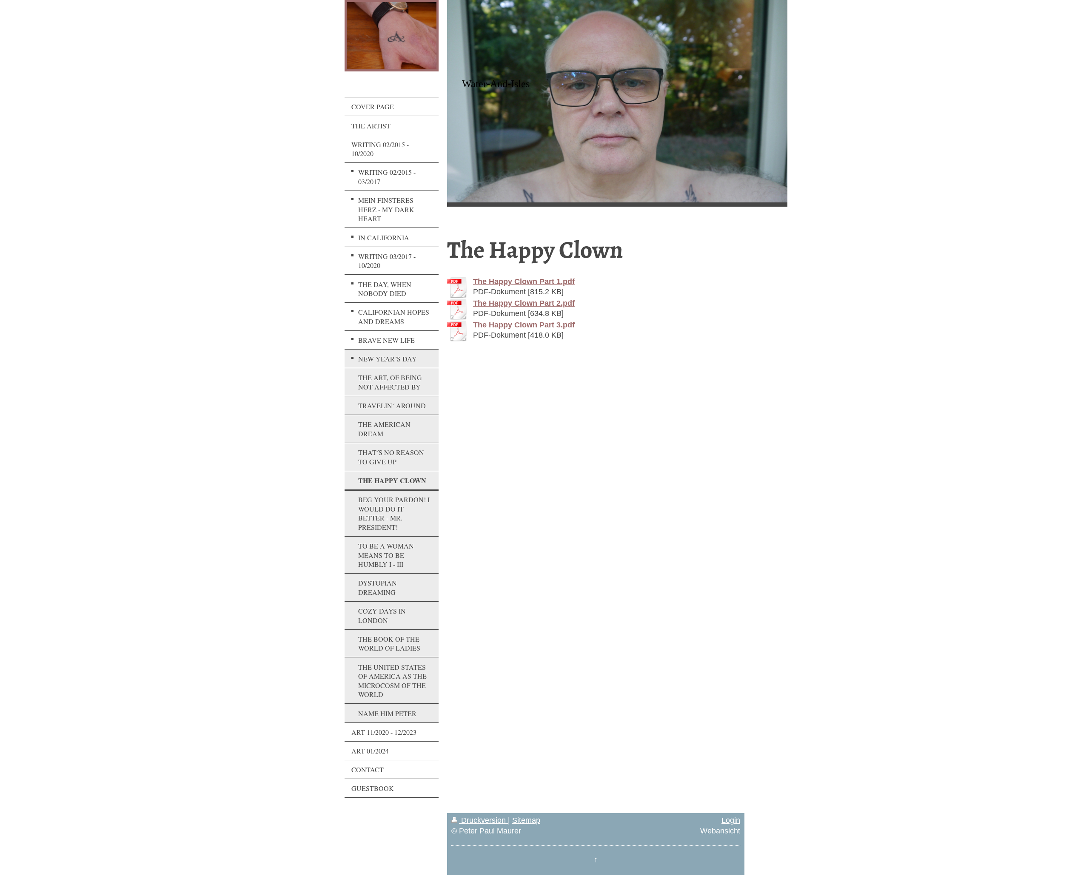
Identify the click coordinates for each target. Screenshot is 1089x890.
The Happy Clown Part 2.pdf (524, 303)
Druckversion (483, 820)
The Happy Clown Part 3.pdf (524, 325)
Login (730, 820)
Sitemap (526, 820)
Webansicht (720, 831)
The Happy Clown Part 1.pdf (524, 281)
